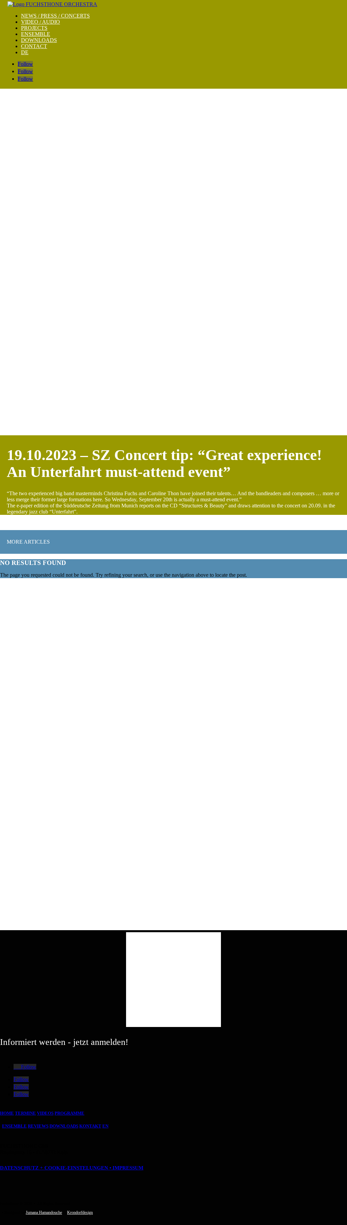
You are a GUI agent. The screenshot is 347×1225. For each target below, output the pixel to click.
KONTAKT (90, 1126)
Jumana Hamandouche (44, 1212)
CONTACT (34, 46)
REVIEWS (38, 1126)
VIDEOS (45, 1113)
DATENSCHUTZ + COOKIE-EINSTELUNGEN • (56, 1168)
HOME (7, 1113)
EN (105, 1126)
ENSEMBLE (35, 34)
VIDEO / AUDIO (40, 22)
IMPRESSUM (128, 1168)
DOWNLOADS (39, 40)
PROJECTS (34, 28)
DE (24, 52)
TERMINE (25, 1113)
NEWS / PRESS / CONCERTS (55, 16)
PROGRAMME (69, 1113)
